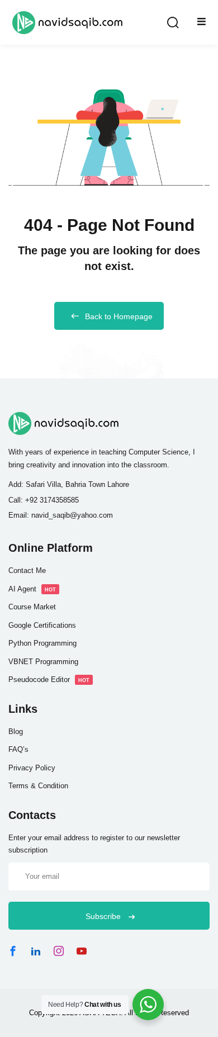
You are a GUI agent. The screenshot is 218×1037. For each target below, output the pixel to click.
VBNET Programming (43, 661)
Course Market (32, 607)
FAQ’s (18, 749)
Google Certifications (42, 625)
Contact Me (27, 570)
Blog (15, 731)
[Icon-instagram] (59, 951)
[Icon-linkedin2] (36, 951)
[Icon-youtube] (82, 951)
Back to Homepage (119, 316)
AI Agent (32, 589)
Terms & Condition (38, 786)
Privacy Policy (31, 768)
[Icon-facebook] (13, 951)
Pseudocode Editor (48, 679)
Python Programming (42, 643)
